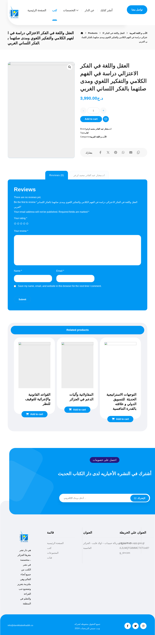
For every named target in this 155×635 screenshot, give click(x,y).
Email (60, 271)
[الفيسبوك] (127, 626)
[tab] (56, 175)
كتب (49, 548)
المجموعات (52, 553)
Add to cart (91, 119)
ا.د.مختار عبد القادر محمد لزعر (98, 129)
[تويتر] (135, 626)
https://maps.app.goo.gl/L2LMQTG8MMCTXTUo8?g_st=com (134, 548)
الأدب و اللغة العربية (98, 137)
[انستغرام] (143, 626)
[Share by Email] (131, 152)
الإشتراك (141, 498)
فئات (49, 557)
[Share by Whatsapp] (123, 152)
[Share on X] (108, 152)
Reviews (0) (56, 175)
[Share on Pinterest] (116, 152)
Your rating (20, 218)
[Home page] (82, 33)
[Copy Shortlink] (138, 152)
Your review (21, 231)
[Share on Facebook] (100, 152)
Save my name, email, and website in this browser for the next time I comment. (59, 286)
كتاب (87, 133)
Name (18, 271)
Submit (22, 299)
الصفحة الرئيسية (55, 543)
